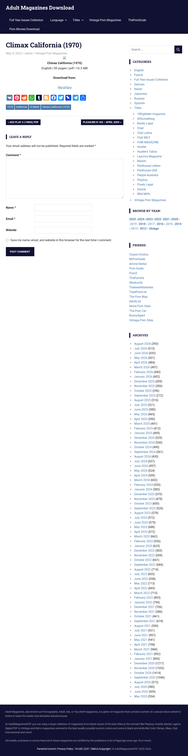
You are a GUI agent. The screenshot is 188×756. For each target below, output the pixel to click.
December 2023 (144, 494)
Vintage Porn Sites (141, 320)
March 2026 (142, 367)
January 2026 (143, 376)
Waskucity (136, 282)
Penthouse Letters (148, 166)
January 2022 (143, 602)
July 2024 (140, 461)
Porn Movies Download (24, 29)
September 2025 (145, 395)
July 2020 (140, 687)
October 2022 (143, 560)
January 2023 (143, 546)
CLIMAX (34, 106)
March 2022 (142, 593)
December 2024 (144, 438)
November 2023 (144, 499)
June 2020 (141, 691)
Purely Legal (145, 184)
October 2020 (143, 673)
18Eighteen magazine (151, 114)
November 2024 (144, 442)
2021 (166, 219)
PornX (133, 273)
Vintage (154, 228)
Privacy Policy (65, 748)
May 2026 (140, 358)
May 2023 (140, 527)
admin (28, 53)
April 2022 (140, 588)
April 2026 (140, 362)
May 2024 (140, 470)
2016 (160, 224)
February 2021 (143, 654)
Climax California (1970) (56, 106)
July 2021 (140, 630)
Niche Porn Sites (140, 306)
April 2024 (140, 475)
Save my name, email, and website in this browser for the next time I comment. (61, 240)
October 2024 (143, 447)
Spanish (139, 103)
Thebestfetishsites (141, 287)
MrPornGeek (137, 259)
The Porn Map (138, 296)
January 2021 (143, 658)
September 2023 (145, 508)
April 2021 (140, 644)
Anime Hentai (138, 264)
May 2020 (140, 696)
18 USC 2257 (82, 748)
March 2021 (142, 649)
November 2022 (144, 555)
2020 (174, 219)
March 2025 (142, 423)
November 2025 (144, 386)
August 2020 (142, 682)
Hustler (141, 147)
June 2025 (141, 409)
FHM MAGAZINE (148, 142)
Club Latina (144, 133)
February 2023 (143, 541)
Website (11, 230)
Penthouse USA (147, 170)
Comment (13, 155)
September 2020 (145, 677)
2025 (132, 219)
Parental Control (46, 748)
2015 (169, 224)
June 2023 (141, 522)
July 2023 (140, 517)
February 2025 (143, 428)
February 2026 (143, 372)
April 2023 (140, 532)
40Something (146, 118)
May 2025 (140, 414)
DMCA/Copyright (101, 748)
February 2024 (143, 485)
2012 (143, 228)
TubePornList (138, 292)
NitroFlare (65, 87)
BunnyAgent (137, 315)
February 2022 (143, 597)
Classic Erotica (138, 254)
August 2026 (142, 343)
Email (10, 219)
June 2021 (141, 635)
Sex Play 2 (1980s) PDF (24, 122)
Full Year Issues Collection (26, 20)
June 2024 (141, 466)
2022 (158, 219)
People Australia (147, 175)
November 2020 (144, 668)
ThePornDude (137, 20)
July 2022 (140, 574)
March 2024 (142, 480)
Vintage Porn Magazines (105, 20)
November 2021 (144, 611)
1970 (10, 106)
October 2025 (143, 391)
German (139, 84)
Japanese (140, 94)
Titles (137, 108)
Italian (138, 89)
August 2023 (142, 513)
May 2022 (140, 583)
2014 (178, 224)
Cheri (140, 128)
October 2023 (143, 503)
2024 (141, 219)
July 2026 (140, 348)
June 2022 (141, 579)
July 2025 (140, 405)
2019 (133, 224)
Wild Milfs (143, 194)
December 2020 (144, 663)
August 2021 (142, 626)
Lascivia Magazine (149, 156)
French (138, 75)
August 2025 (142, 400)
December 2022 (144, 550)
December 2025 (144, 381)
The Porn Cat (137, 311)
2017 (151, 224)
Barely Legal (145, 123)
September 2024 (145, 452)
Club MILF (143, 137)
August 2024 (142, 456)
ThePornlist (136, 278)
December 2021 (144, 607)
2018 (142, 224)
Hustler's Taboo (147, 151)
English (139, 70)
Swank (141, 189)
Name (11, 207)
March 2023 (142, 536)
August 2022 (142, 569)
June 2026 (141, 353)
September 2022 (145, 564)
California (21, 106)
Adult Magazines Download (40, 7)
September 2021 (145, 621)
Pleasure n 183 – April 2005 (101, 122)
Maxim (141, 161)
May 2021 (140, 640)
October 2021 (143, 616)
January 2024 (143, 489)
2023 (149, 219)
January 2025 (143, 433)
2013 (134, 228)
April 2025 (140, 419)
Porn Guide (136, 268)
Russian (139, 98)
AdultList (135, 301)
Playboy (142, 180)
